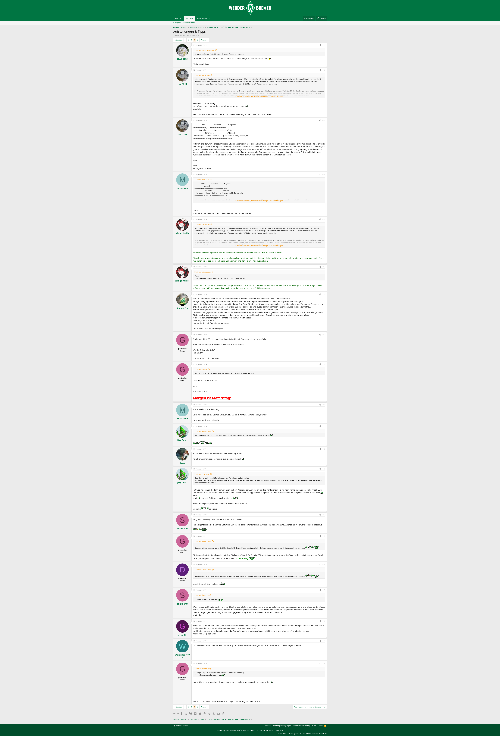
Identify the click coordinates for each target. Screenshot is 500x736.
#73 (324, 469)
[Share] (320, 45)
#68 (324, 335)
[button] (209, 18)
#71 (324, 426)
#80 (324, 663)
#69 (324, 364)
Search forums (189, 22)
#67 (324, 294)
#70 (324, 405)
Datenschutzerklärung (301, 725)
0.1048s (308, 734)
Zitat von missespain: (203, 272)
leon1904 (178, 35)
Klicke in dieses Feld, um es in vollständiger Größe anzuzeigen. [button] (259, 96)
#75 (324, 536)
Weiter (203, 40)
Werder (178, 18)
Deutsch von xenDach (271, 730)
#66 (324, 267)
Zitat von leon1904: (202, 179)
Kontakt (268, 725)
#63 (324, 120)
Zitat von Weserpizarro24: (204, 50)
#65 (324, 219)
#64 (324, 174)
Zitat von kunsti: (201, 369)
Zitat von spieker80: (202, 75)
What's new (202, 18)
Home (320, 725)
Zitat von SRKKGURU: (203, 431)
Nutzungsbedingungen (282, 725)
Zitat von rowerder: (202, 474)
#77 (324, 590)
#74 (324, 515)
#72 (324, 449)
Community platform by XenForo (237, 730)
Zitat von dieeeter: (202, 595)
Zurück (179, 40)
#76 (324, 564)
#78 (324, 621)
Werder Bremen (181, 725)
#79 (324, 641)
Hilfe (314, 725)
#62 (324, 70)
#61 (324, 45)
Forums (189, 18)
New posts (177, 22)
